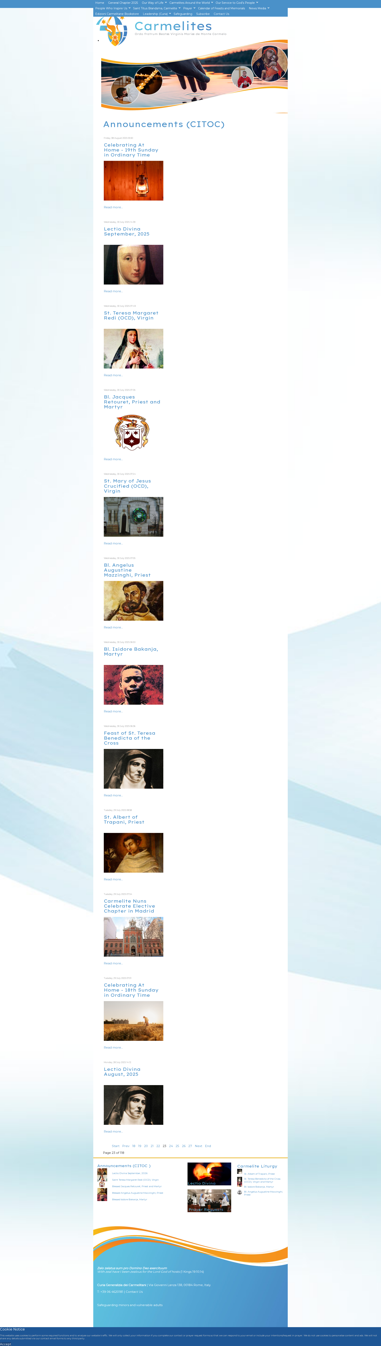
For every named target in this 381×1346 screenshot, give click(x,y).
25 (177, 1146)
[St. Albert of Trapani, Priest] (133, 871)
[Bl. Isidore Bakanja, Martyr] (133, 703)
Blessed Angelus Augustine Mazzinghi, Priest (137, 1192)
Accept (5, 1344)
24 (171, 1146)
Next (198, 1146)
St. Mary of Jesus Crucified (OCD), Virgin (127, 486)
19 (139, 1146)
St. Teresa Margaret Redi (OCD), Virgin (131, 315)
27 (190, 1146)
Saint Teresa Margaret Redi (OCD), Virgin (135, 1179)
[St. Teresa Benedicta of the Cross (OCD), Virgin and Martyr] (133, 1124)
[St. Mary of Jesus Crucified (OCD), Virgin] (133, 535)
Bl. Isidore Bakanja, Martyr (131, 651)
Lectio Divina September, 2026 (129, 1173)
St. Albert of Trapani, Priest (124, 819)
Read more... (113, 207)
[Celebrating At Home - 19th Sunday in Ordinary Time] (133, 199)
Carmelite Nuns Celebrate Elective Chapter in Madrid (129, 906)
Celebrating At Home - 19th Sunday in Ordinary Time (131, 150)
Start (115, 1146)
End (208, 1146)
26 (184, 1146)
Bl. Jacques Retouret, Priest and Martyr (132, 402)
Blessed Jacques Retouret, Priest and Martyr (137, 1186)
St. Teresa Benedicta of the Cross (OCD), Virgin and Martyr (262, 1180)
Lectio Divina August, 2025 (122, 1071)
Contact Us (134, 1292)
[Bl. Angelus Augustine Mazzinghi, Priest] (133, 619)
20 (146, 1146)
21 (152, 1146)
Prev (125, 1146)
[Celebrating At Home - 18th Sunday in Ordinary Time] (133, 1040)
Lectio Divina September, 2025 (126, 231)
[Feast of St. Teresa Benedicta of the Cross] (133, 787)
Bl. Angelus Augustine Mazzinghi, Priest (127, 570)
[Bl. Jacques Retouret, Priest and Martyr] (133, 451)
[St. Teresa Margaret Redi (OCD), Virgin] (133, 283)
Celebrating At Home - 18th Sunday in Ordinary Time (131, 990)
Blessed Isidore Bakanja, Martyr (129, 1199)
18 (133, 1146)
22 (158, 1146)
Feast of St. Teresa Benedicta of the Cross (129, 738)
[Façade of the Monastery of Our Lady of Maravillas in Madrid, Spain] (133, 955)
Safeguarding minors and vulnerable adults (130, 1305)
